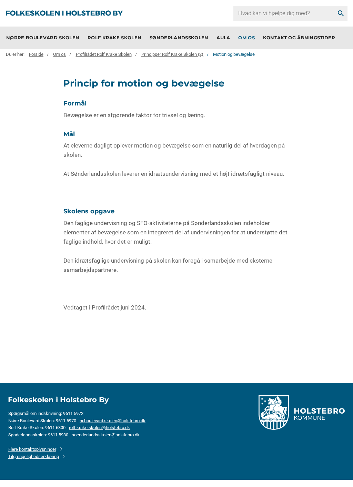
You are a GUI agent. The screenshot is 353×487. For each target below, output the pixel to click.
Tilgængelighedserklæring (33, 456)
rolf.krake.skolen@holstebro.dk (99, 427)
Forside (36, 54)
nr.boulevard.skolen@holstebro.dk (112, 420)
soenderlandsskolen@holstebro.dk (106, 434)
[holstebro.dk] (302, 412)
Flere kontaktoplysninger (32, 449)
